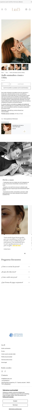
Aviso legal (4, 362)
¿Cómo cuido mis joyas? (9, 277)
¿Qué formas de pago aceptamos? (12, 282)
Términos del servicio (6, 359)
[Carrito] (30, 9)
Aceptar (15, 401)
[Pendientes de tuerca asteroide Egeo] (6, 128)
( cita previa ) (7, 384)
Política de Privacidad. (8, 396)
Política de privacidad (6, 357)
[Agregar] (24, 131)
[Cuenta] (26, 9)
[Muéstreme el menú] (2, 9)
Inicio (2, 72)
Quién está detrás (5, 348)
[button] (6, 9)
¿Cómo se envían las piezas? (10, 267)
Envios (3, 351)
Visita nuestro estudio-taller (8, 354)
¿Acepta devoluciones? (8, 272)
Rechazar (15, 405)
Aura (7, 72)
